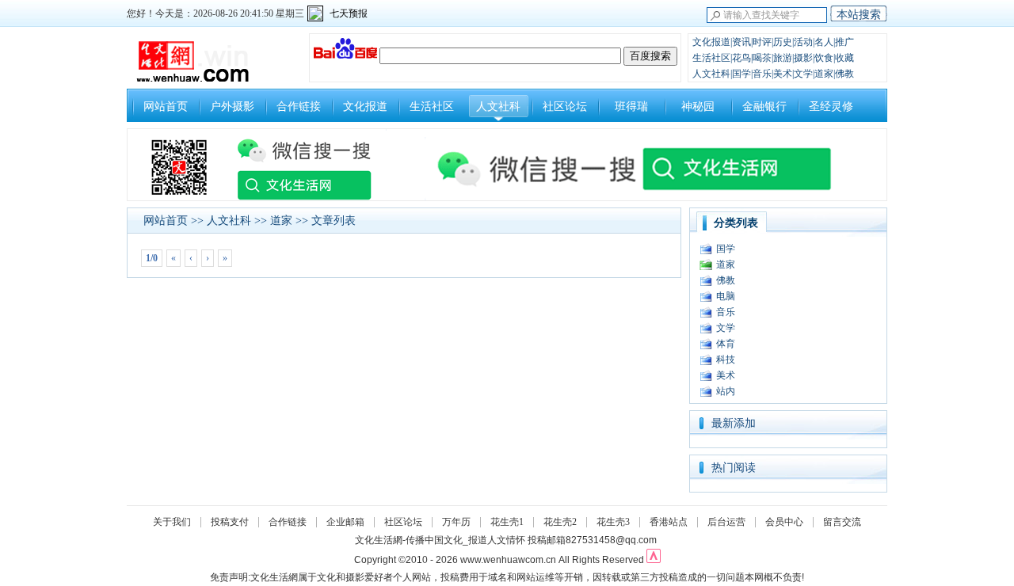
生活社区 (432, 106)
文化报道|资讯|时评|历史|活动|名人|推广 (773, 42)
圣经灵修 (831, 106)
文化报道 (365, 106)
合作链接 (298, 106)
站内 (725, 391)
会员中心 (784, 521)
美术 (725, 375)
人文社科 (498, 106)
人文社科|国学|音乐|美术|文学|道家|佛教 (773, 73)
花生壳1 (507, 521)
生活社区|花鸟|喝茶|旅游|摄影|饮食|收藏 (773, 57)
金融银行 (764, 106)
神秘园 (698, 106)
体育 (725, 343)
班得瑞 (631, 106)
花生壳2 (560, 521)
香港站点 (669, 521)
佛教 (725, 280)
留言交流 (842, 521)
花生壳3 (613, 521)
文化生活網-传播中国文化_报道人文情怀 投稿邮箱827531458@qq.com (506, 540)
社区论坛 (565, 106)
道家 (281, 220)
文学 (725, 327)
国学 (725, 248)
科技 (725, 359)
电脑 (725, 296)
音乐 (725, 312)
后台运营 (726, 521)
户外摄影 (232, 106)
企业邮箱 (345, 521)
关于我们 (172, 521)
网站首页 (165, 106)
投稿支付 (230, 521)
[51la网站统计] (653, 559)
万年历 (456, 521)
